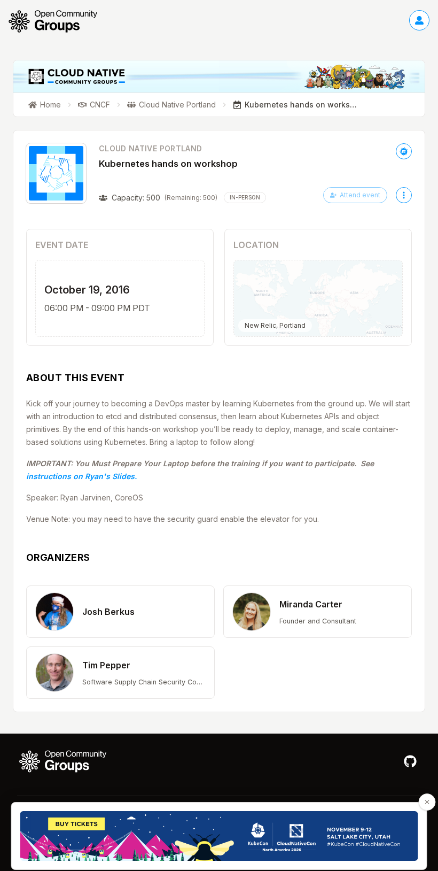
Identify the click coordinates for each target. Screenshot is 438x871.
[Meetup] (404, 151)
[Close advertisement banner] (427, 802)
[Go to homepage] (58, 21)
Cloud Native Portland (150, 148)
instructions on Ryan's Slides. (81, 476)
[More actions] (404, 195)
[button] (120, 611)
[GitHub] (410, 761)
